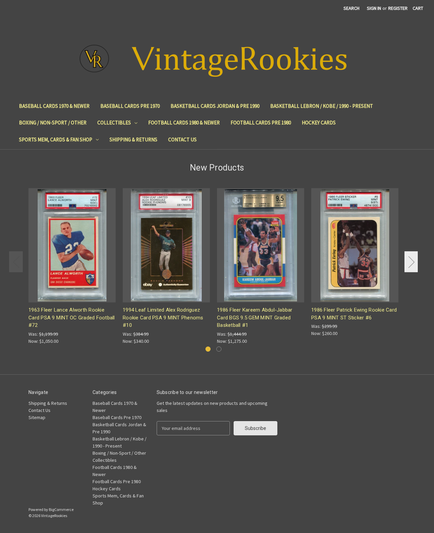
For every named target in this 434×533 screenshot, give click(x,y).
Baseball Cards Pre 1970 (130, 106)
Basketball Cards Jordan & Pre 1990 (215, 106)
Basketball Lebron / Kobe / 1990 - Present (321, 106)
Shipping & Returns (133, 139)
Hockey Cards (319, 122)
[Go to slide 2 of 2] (218, 349)
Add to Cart (72, 251)
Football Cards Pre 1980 (261, 122)
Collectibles (114, 122)
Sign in (374, 8)
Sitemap (36, 417)
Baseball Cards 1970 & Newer (54, 106)
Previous (16, 262)
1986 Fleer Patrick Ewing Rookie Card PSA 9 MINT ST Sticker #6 (354, 314)
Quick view (71, 239)
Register (398, 8)
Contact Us (182, 139)
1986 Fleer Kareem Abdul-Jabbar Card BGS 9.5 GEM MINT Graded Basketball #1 (255, 317)
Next (411, 262)
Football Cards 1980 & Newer (184, 122)
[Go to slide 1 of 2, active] (208, 349)
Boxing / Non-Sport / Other (52, 122)
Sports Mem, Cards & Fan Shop (55, 139)
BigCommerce (61, 509)
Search (351, 8)
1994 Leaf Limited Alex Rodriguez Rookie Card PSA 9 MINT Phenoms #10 (163, 317)
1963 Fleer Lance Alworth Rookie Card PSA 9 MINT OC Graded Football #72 (71, 317)
